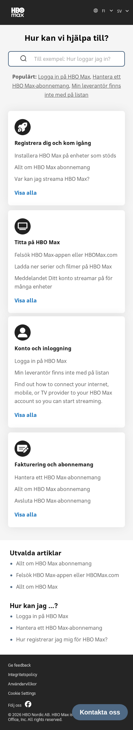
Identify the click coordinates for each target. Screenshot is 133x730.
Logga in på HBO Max (64, 76)
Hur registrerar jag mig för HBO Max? (61, 639)
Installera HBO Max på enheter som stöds (65, 155)
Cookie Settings (22, 693)
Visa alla (26, 192)
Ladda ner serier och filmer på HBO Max (63, 266)
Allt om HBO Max (36, 586)
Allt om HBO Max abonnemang (52, 167)
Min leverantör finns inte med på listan (62, 372)
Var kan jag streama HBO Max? (52, 178)
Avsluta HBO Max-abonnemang (53, 500)
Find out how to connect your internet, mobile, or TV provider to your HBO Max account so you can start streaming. (63, 393)
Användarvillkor (22, 684)
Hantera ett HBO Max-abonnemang (58, 477)
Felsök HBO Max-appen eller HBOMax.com (66, 254)
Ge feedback (19, 665)
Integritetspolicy (22, 674)
